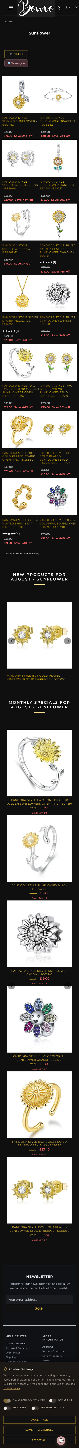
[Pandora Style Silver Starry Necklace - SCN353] (21, 293)
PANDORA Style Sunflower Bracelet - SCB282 (57, 121)
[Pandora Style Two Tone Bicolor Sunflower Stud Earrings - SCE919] (58, 362)
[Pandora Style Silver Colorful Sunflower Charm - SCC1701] (58, 496)
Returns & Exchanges (18, 1348)
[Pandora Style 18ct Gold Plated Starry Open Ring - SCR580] (21, 429)
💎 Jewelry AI (16, 63)
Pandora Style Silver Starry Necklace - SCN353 (20, 321)
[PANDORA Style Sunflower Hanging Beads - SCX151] (58, 158)
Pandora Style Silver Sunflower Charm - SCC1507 (58, 321)
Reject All (40, 1440)
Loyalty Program (52, 1355)
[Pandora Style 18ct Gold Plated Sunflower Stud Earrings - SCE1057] (58, 429)
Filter (19, 53)
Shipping (11, 1357)
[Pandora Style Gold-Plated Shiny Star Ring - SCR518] (21, 496)
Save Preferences (39, 1429)
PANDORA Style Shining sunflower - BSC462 (19, 121)
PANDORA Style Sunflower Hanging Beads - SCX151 (57, 185)
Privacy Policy (11, 1387)
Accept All (39, 1419)
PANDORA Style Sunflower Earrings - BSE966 (20, 185)
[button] (11, 640)
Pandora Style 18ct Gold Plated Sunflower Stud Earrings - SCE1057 (56, 458)
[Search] (68, 7)
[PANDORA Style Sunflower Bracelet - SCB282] (58, 94)
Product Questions (53, 1351)
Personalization (52, 1407)
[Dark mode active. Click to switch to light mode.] (59, 7)
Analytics (65, 1399)
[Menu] (10, 7)
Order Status (13, 1352)
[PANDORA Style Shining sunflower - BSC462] (21, 94)
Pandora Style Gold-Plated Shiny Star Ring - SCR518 (20, 523)
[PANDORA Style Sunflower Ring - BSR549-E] (21, 222)
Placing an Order (15, 1343)
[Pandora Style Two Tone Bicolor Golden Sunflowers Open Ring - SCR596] (21, 362)
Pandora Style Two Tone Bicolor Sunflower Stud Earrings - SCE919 (56, 390)
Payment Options (16, 1361)
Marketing (20, 1407)
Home (8, 21)
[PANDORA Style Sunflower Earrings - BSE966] (21, 158)
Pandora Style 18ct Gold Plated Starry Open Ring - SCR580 (19, 456)
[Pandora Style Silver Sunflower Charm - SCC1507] (58, 293)
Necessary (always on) (29, 1399)
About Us (47, 1346)
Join (39, 1308)
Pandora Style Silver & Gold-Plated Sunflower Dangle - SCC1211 (58, 250)
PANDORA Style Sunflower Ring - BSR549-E (17, 249)
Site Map (47, 1360)
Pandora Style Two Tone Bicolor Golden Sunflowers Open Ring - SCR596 (20, 390)
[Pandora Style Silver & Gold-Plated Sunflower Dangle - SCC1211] (58, 222)
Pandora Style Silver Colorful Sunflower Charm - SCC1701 (58, 523)
